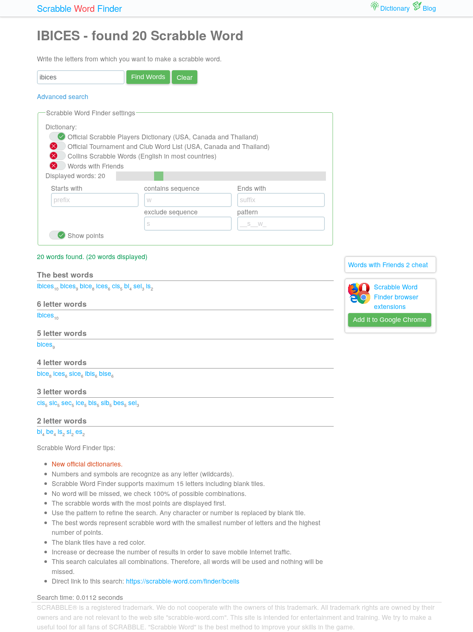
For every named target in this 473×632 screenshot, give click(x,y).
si (69, 431)
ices (102, 285)
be (50, 431)
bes (118, 402)
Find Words (148, 77)
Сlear (185, 77)
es (78, 431)
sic (53, 402)
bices (68, 285)
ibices (45, 285)
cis (116, 285)
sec (66, 402)
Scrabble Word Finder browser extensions (396, 296)
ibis (90, 373)
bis (92, 402)
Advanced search (62, 96)
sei (137, 285)
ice (80, 402)
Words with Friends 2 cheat (388, 264)
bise (105, 373)
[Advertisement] (390, 137)
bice (86, 285)
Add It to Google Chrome (389, 319)
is (148, 285)
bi (126, 285)
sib (105, 402)
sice (75, 373)
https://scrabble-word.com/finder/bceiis (182, 580)
